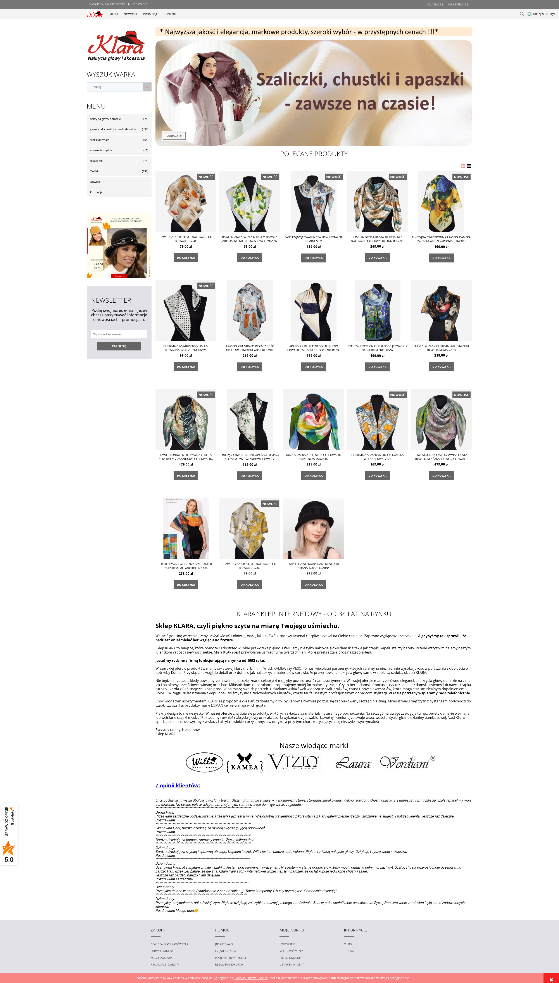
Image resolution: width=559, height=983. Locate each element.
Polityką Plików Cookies (251, 978)
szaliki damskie (99, 140)
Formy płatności (162, 951)
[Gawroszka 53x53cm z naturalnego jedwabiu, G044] (185, 201)
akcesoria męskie (101, 150)
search (522, 14)
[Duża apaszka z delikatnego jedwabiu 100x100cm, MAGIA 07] (313, 419)
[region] (313, 31)
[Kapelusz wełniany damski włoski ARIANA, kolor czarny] (313, 528)
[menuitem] (113, 14)
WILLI (267, 668)
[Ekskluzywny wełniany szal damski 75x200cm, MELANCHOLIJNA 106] (185, 528)
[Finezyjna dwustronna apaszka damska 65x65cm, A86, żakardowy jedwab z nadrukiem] (441, 201)
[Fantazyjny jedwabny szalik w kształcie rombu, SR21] (313, 201)
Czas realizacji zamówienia (169, 944)
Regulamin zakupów (229, 964)
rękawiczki (96, 161)
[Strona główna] (95, 14)
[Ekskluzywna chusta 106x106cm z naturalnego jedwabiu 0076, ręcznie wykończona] (377, 201)
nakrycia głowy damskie (105, 119)
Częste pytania (225, 951)
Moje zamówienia (291, 951)
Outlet (94, 171)
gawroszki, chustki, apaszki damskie (113, 129)
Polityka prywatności (230, 958)
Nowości (95, 182)
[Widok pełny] (469, 166)
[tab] (308, 32)
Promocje (96, 192)
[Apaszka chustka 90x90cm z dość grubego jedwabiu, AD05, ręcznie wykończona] (249, 310)
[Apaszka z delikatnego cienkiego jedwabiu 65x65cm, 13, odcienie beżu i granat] (313, 310)
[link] (313, 93)
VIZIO (297, 668)
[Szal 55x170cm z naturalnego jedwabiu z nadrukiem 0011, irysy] (377, 310)
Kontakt (350, 951)
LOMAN (217, 705)
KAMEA (279, 668)
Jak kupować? (224, 944)
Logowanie (287, 944)
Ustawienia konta (292, 964)
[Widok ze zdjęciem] (463, 166)
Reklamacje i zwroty (165, 964)
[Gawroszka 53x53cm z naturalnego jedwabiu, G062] (249, 528)
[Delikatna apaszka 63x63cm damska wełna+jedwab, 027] (377, 419)
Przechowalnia (290, 958)
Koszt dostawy (162, 958)
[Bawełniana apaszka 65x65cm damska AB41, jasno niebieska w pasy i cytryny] (249, 201)
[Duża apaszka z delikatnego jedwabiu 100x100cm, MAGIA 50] (441, 310)
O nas (348, 944)
